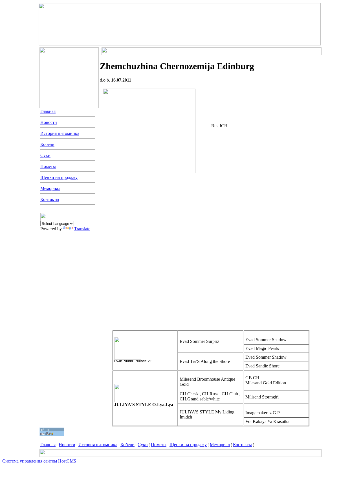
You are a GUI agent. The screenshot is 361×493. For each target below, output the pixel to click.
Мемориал (50, 188)
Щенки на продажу (59, 177)
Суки (45, 155)
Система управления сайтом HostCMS (39, 461)
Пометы (48, 166)
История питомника (59, 133)
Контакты (49, 199)
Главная (48, 111)
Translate (82, 228)
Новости (48, 122)
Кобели (47, 144)
